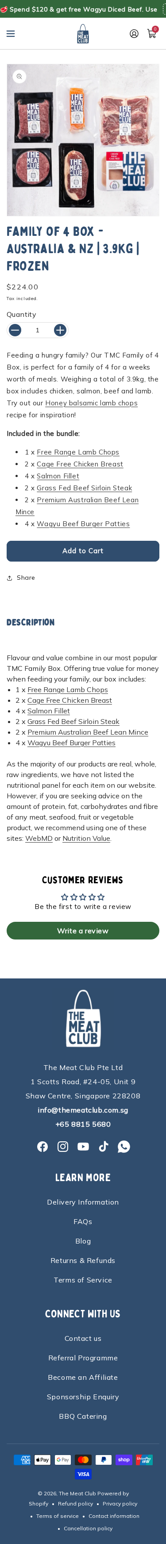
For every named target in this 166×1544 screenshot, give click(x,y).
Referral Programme (83, 1357)
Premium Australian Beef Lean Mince (87, 732)
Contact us (83, 1338)
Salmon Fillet (58, 476)
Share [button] (26, 577)
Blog (83, 1240)
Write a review (82, 930)
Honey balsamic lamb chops (91, 403)
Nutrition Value (86, 838)
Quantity (21, 314)
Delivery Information (83, 1201)
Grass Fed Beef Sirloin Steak (84, 488)
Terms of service (57, 1516)
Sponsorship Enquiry (83, 1396)
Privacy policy (120, 1503)
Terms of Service (83, 1279)
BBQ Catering (83, 1416)
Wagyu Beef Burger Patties (83, 524)
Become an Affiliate (83, 1377)
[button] (10, 33)
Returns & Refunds (83, 1260)
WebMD (39, 838)
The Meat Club (77, 1493)
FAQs (82, 1221)
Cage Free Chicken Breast (80, 464)
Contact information (114, 1516)
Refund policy (75, 1503)
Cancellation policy (88, 1528)
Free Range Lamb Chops (78, 452)
